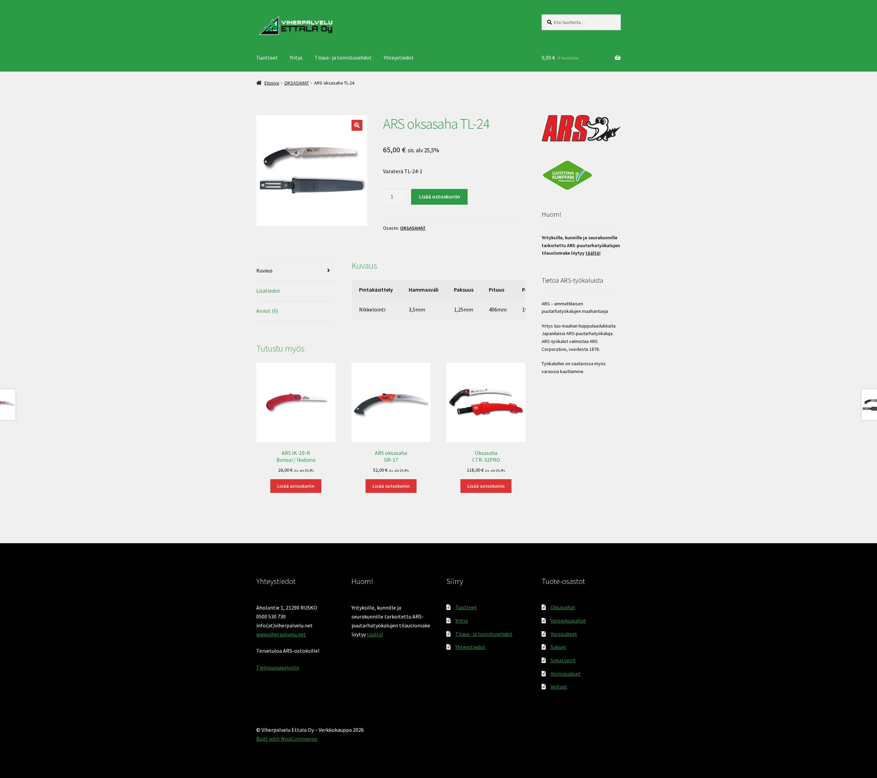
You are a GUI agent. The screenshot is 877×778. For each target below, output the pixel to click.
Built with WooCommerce (286, 738)
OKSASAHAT (296, 83)
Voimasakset (566, 673)
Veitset (559, 686)
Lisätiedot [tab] (268, 290)
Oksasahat (563, 607)
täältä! (593, 253)
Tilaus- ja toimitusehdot (343, 57)
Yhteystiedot (399, 57)
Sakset (558, 646)
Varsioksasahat (568, 620)
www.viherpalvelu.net (281, 634)
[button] (356, 125)
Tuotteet (267, 57)
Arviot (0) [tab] (267, 310)
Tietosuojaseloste (277, 667)
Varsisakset (564, 633)
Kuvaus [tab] (264, 270)
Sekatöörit (563, 660)
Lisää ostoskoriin (439, 196)
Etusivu (271, 83)
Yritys (296, 57)
